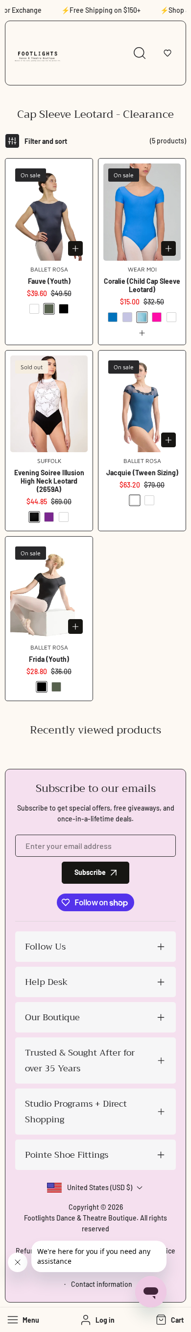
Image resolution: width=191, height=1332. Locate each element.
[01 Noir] (64, 309)
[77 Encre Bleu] (34, 309)
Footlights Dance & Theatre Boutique (80, 1218)
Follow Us (45, 946)
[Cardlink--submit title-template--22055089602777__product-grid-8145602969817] (49, 590)
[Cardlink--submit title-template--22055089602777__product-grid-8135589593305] (142, 404)
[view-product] (142, 333)
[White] (64, 517)
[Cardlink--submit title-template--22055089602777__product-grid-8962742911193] (49, 404)
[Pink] (157, 317)
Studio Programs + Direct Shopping (76, 1111)
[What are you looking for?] (139, 53)
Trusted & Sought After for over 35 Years (80, 1060)
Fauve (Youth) (49, 281)
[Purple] (49, 517)
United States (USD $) (99, 1187)
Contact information (101, 1284)
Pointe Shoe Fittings (66, 1155)
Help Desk (46, 982)
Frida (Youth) (49, 659)
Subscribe (90, 872)
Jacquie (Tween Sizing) (142, 472)
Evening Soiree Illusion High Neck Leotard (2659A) (49, 480)
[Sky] (171, 317)
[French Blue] (113, 317)
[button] (167, 53)
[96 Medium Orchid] (149, 500)
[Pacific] (142, 317)
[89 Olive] (49, 309)
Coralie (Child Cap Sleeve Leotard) (142, 285)
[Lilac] (127, 317)
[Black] (34, 517)
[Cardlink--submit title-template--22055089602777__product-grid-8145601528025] (49, 212)
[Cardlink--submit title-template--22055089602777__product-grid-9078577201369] (142, 212)
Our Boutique (52, 1017)
